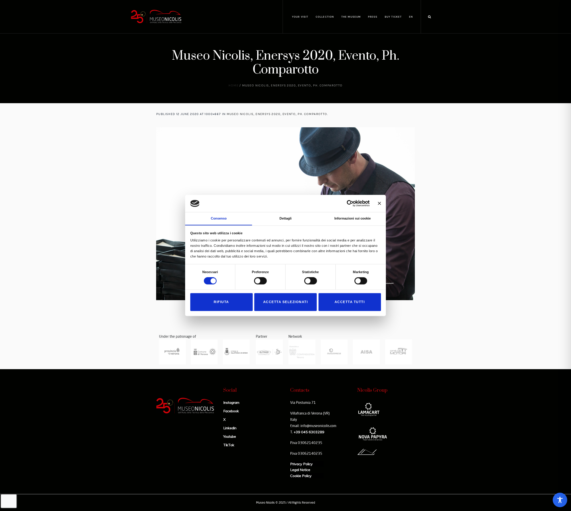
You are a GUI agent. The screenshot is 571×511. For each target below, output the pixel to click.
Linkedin (229, 428)
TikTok (228, 445)
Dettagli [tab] (285, 218)
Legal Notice (300, 469)
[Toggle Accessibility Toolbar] (560, 500)
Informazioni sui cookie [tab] (352, 218)
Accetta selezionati (285, 302)
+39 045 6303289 (309, 432)
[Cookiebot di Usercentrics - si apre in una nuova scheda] (350, 203)
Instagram (231, 402)
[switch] (260, 281)
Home (233, 85)
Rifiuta (221, 302)
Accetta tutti (350, 302)
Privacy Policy (301, 464)
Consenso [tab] (219, 218)
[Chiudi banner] (379, 203)
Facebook (231, 411)
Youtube (229, 436)
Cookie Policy (301, 475)
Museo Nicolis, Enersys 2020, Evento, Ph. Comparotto (277, 114)
